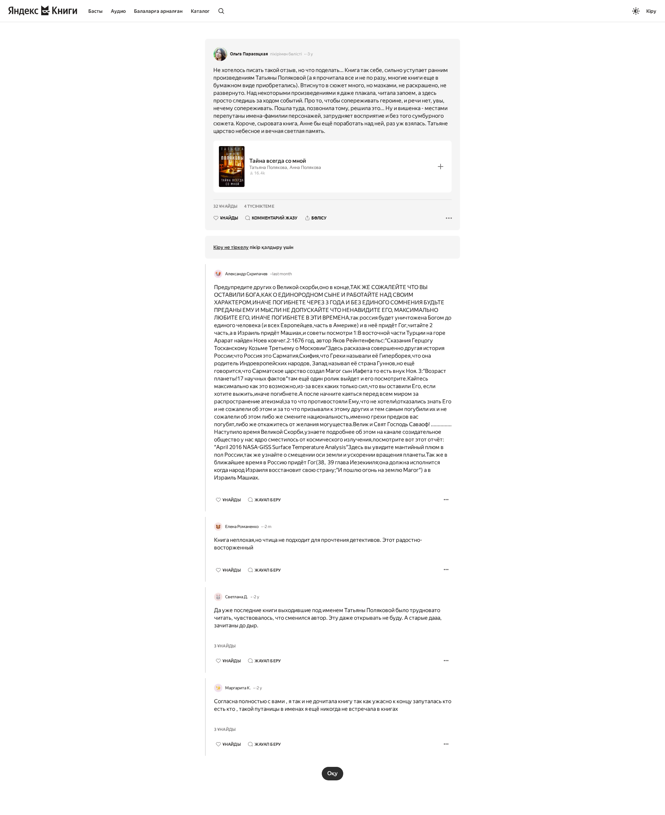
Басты (95, 11)
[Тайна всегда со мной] (332, 166)
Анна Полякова (305, 167)
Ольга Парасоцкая (249, 54)
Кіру (651, 11)
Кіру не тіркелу (231, 247)
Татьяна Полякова (268, 167)
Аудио (118, 11)
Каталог (200, 11)
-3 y (309, 54)
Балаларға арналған (158, 11)
